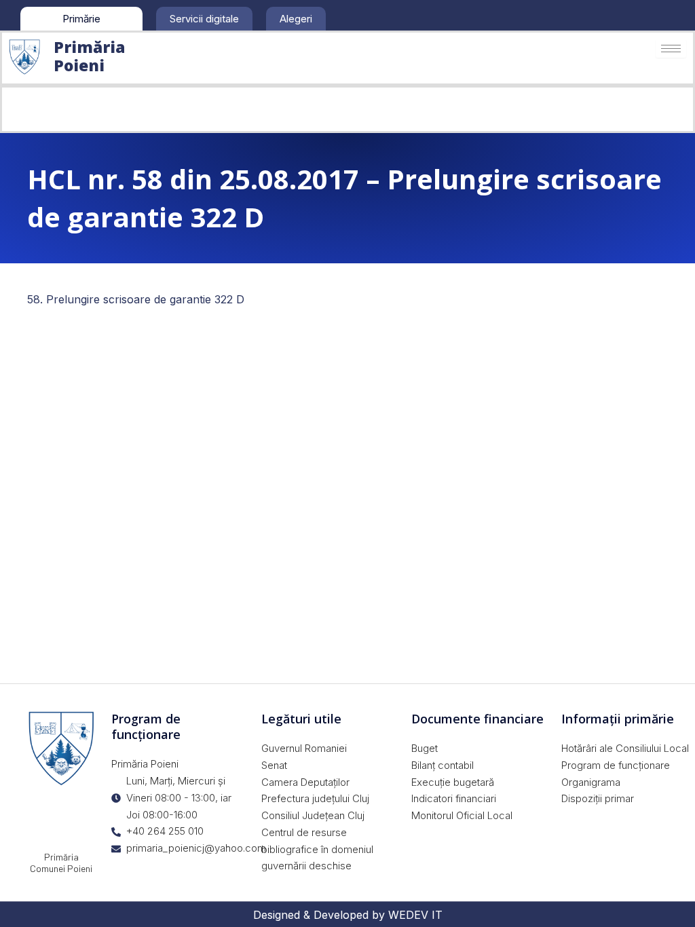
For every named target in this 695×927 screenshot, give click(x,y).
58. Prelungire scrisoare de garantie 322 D (135, 299)
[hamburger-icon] (671, 48)
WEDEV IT (415, 915)
